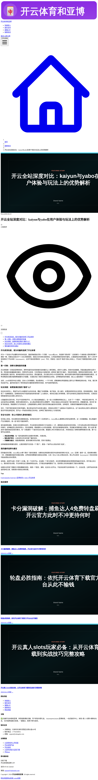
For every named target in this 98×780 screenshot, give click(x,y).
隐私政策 (10, 778)
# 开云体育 (31, 478)
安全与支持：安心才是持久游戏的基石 (18, 344)
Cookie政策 (16, 778)
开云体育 (8, 747)
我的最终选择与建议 (11, 346)
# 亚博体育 (19, 478)
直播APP (8, 30)
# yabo (25, 478)
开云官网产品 (9, 745)
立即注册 (7, 36)
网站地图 (8, 710)
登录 (2, 36)
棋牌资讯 (8, 32)
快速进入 (8, 25)
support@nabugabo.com (12, 770)
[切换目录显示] (1, 333)
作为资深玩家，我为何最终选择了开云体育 (19, 337)
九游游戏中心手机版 (11, 743)
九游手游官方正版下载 (12, 750)
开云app (7, 752)
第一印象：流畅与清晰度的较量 (15, 339)
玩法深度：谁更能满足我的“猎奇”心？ (17, 341)
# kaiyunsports (5, 478)
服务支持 (8, 27)
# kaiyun (12, 478)
